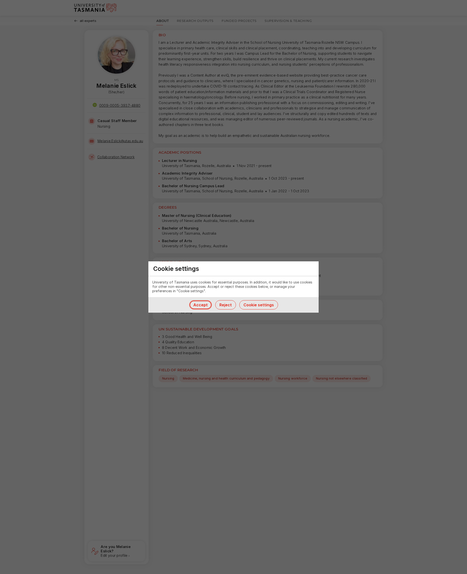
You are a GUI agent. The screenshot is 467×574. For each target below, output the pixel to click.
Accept (200, 304)
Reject (225, 304)
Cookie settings (258, 304)
